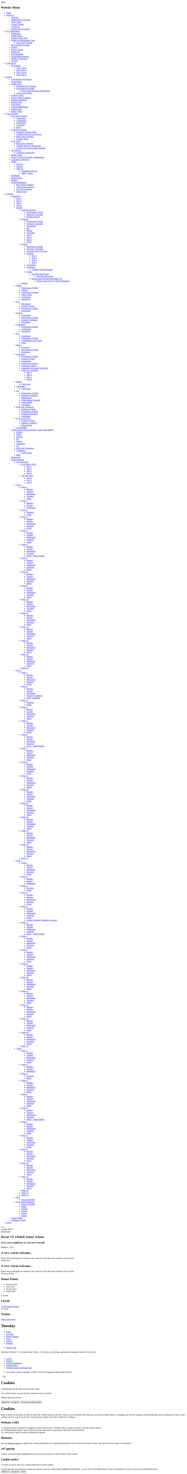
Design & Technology (25, 407)
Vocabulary (31, 267)
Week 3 (24, 510)
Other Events (21, 192)
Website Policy (12, 1365)
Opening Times (17, 95)
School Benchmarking (20, 56)
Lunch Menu (16, 82)
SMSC (14, 162)
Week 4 (24, 517)
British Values (16, 36)
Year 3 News (21, 68)
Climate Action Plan (19, 38)
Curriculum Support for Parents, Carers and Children (32, 430)
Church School (12, 114)
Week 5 (24, 531)
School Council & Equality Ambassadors (27, 157)
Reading (24, 219)
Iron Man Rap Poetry (45, 276)
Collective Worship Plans (26, 132)
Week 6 (24, 544)
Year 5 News (21, 72)
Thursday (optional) (34, 696)
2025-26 (19, 164)
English (19, 208)
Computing (20, 324)
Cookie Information (14, 1363)
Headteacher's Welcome (20, 20)
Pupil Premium (17, 54)
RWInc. (29, 230)
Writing (24, 244)
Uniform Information (19, 107)
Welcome (15, 17)
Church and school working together (31, 148)
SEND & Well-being (19, 59)
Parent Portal (26, 425)
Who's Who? (16, 22)
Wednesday (31, 494)
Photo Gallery (16, 178)
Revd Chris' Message (24, 143)
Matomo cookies (14, 1443)
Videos (29, 272)
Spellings (30, 253)
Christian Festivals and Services (29, 134)
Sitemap (9, 1361)
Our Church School (19, 116)
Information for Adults (25, 88)
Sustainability (21, 428)
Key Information (12, 31)
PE (17, 439)
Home (8, 13)
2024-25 (19, 166)
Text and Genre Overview (36, 251)
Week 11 (24, 613)
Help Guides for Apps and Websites (35, 91)
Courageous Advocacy (20, 159)
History (19, 382)
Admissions (16, 33)
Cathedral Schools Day (25, 153)
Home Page (5, 1231)
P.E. (17, 334)
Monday (29, 489)
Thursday (30, 496)
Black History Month (24, 185)
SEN (18, 1197)
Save (23, 1472)
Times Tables (26, 295)
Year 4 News (21, 70)
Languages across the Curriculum (34, 368)
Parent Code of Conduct (21, 98)
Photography (26, 398)
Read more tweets (8, 1319)
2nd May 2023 (27, 476)
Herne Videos (16, 111)
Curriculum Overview (30, 292)
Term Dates (15, 104)
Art (17, 391)
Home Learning (17, 460)
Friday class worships (25, 137)
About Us (10, 15)
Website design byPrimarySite (19, 1368)
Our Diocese (16, 150)
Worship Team (22, 139)
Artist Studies (26, 402)
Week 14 (24, 654)
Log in (8, 1222)
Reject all (5, 1402)
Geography (20, 386)
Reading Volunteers (19, 100)
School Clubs (16, 102)
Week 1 (24, 487)
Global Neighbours (19, 182)
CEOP (3, 1306)
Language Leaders (28, 366)
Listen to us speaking (29, 370)
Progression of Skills (34, 212)
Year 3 (18, 198)
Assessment (31, 226)
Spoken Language (28, 210)
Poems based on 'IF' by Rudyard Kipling (53, 281)
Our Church (16, 141)
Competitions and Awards (31, 340)
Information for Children (26, 86)
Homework (15, 457)
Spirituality (15, 175)
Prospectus (15, 52)
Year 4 (18, 201)
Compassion (21, 121)
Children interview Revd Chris (28, 146)
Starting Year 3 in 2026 (20, 29)
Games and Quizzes (24, 93)
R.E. (18, 302)
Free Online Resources (25, 1202)
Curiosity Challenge (29, 320)
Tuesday (29, 492)
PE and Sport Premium (20, 45)
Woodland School (18, 1220)
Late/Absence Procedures (21, 79)
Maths (18, 285)
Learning (9, 194)
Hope (18, 127)
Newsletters (16, 66)
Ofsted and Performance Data (23, 40)
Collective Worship (19, 130)
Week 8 (24, 572)
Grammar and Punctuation (42, 269)
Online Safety (16, 84)
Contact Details (17, 24)
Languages (20, 354)
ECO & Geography (24, 189)
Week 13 (24, 641)
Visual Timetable (28, 1200)
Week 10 (24, 599)
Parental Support (33, 217)
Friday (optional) (33, 698)
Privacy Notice (17, 49)
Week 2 (24, 501)
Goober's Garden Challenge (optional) (41, 920)
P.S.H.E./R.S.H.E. (23, 418)
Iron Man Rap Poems (40, 274)
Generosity (20, 125)
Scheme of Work (28, 306)
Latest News (11, 63)
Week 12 (24, 627)
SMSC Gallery (27, 173)
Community (21, 118)
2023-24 (19, 169)
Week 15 (24, 668)
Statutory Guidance (29, 423)
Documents (26, 304)
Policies (14, 47)
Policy (23, 343)
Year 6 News (21, 75)
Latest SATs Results (24, 43)
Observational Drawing (30, 400)
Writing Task (11, 1348)
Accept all (15, 1402)
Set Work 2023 (22, 462)
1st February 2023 (28, 464)
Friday (29, 499)
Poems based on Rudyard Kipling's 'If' (47, 279)
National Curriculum (34, 214)
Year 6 (18, 205)
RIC (28, 228)
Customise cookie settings (31, 1402)
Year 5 (18, 203)
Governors (15, 27)
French (24, 1213)
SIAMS (14, 61)
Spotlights (30, 233)
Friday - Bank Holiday (35, 556)
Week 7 (24, 558)
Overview (25, 347)
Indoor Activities (28, 1204)
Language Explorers (29, 363)
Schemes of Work (28, 409)
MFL (18, 455)
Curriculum (15, 196)
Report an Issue (13, 1306)
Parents (9, 77)
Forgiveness (21, 123)
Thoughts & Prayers (29, 171)
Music (18, 345)
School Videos (17, 1218)
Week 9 (24, 586)
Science (19, 313)
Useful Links (16, 109)
